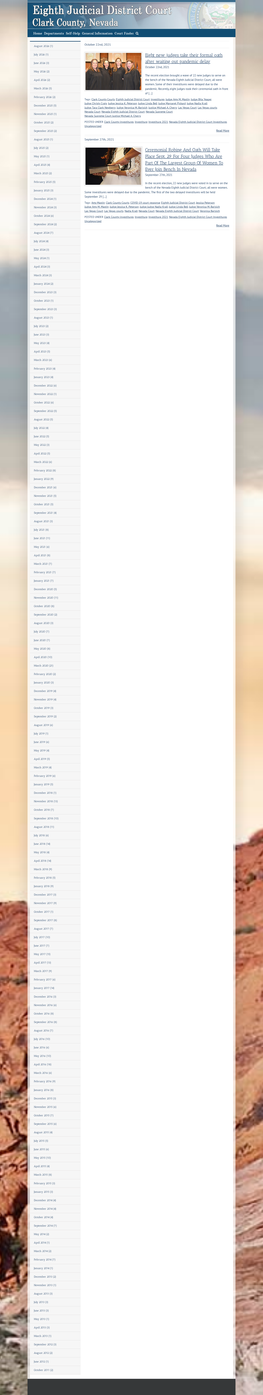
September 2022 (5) (45, 411)
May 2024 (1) (42, 258)
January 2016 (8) (44, 1090)
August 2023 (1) (43, 317)
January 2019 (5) (43, 784)
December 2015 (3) (45, 1098)
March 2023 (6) (43, 360)
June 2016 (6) (41, 1047)
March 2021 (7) (43, 563)
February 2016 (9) (45, 1081)
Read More (222, 130)
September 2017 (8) (45, 920)
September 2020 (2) (45, 614)
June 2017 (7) (41, 945)
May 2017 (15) (42, 954)
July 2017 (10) (42, 937)
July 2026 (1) (41, 54)
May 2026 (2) (42, 71)
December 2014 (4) (45, 1200)
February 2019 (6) (45, 776)
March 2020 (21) (44, 665)
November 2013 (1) (45, 1285)
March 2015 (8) (43, 1174)
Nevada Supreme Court (159, 111)
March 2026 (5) (43, 88)
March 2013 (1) (43, 1336)
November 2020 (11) (46, 597)
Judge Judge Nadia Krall (154, 206)
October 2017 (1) (44, 911)
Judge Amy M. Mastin (178, 99)
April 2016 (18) (43, 1064)
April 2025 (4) (42, 164)
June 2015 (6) (41, 1149)
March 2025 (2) (43, 173)
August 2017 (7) (43, 928)
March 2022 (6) (43, 462)
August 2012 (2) (43, 1353)
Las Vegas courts (207, 107)
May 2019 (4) (41, 750)
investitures (158, 99)
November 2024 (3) (45, 207)
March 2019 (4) (43, 767)
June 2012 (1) (41, 1361)
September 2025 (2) (45, 131)
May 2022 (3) (42, 445)
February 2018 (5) (45, 877)
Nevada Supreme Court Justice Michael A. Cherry (113, 116)
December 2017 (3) (45, 894)
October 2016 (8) (44, 1013)
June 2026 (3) (41, 63)
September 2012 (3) (45, 1344)
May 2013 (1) (41, 1319)
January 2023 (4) (44, 377)
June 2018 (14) (42, 844)
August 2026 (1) (43, 46)
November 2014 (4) (45, 1208)
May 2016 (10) (42, 1056)
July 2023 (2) (41, 326)
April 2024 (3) (42, 266)
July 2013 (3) (41, 1302)
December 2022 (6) (45, 385)
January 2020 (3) (44, 682)
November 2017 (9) (45, 903)
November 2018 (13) (46, 801)
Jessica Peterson (205, 202)
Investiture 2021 (158, 122)
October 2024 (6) (44, 215)
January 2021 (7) (44, 580)
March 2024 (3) (43, 275)
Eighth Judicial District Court (133, 99)
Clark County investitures (119, 122)
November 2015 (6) (45, 1107)
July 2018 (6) (41, 835)
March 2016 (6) (43, 1073)
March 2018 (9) (43, 869)
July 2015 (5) (41, 1140)
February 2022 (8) (45, 470)
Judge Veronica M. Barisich (132, 107)
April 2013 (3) (42, 1327)
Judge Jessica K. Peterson (122, 103)
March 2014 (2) (43, 1251)
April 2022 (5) (42, 453)
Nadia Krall (131, 211)
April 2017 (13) (42, 962)
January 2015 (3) (43, 1191)
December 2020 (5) (45, 589)
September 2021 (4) (45, 512)
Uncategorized (93, 126)
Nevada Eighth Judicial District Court (123, 111)
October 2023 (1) (44, 300)
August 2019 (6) (43, 725)
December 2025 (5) (45, 105)
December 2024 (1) (45, 199)
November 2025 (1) (45, 114)
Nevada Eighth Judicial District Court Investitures (198, 122)
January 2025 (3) (44, 190)
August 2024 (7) (44, 232)
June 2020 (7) (42, 640)
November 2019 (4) (45, 699)
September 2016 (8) (45, 1022)
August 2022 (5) (43, 419)
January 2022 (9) (44, 479)
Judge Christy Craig (96, 103)
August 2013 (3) (43, 1293)
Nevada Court (93, 111)
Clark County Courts (103, 99)
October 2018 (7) (44, 809)
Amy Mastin (98, 202)
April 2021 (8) (42, 555)
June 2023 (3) (41, 334)
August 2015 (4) (43, 1132)
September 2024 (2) (45, 224)
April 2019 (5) (42, 759)
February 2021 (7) (45, 572)
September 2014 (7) (45, 1225)
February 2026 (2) (45, 97)
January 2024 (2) (44, 283)
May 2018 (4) (42, 852)
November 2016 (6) (45, 1005)
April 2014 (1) (42, 1242)
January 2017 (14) (44, 988)
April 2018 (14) (42, 860)
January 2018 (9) (44, 886)
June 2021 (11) (42, 538)
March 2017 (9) (43, 971)
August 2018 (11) (44, 827)
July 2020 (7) (41, 631)
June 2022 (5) (41, 436)
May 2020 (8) (42, 648)
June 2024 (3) (41, 249)
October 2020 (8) (44, 606)
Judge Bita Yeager (201, 99)
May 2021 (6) (42, 547)
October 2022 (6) (44, 402)
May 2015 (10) (42, 1157)
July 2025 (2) (41, 148)
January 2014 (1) (43, 1268)
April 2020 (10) (43, 657)
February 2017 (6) (45, 979)
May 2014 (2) (41, 1234)
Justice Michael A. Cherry (162, 107)
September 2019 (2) (45, 716)
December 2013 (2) (45, 1276)
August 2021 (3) (43, 521)
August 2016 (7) (43, 1030)
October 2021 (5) (44, 504)
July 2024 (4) (41, 241)
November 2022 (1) (45, 394)
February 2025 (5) (45, 182)
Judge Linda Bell (147, 103)
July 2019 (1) (41, 733)
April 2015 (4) (42, 1166)
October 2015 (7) (44, 1115)
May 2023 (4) (42, 343)
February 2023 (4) (45, 368)
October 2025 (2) (44, 122)
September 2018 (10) (46, 818)
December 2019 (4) (45, 691)
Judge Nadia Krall (197, 103)
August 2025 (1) (43, 139)
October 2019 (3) (44, 708)
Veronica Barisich (210, 211)
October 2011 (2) (43, 1370)
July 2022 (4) (41, 428)
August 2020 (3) (44, 623)
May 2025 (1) (42, 156)
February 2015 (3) (44, 1183)
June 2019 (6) (41, 742)
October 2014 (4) (43, 1217)
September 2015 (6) (45, 1124)
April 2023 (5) (42, 351)
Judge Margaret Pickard (172, 103)
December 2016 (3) (45, 996)
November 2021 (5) (45, 496)
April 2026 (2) (42, 80)
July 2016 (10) (42, 1039)
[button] (137, 33)
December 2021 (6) (45, 487)
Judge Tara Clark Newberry (100, 107)
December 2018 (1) (45, 793)
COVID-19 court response (145, 202)
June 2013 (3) (41, 1310)
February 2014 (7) (45, 1259)
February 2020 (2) (45, 674)
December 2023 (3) (45, 292)
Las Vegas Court (187, 107)
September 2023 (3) (45, 309)
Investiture (141, 122)
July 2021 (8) (41, 529)
